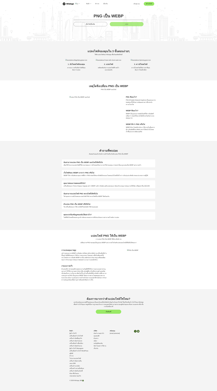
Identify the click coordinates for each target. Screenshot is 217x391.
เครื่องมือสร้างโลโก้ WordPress (79, 351)
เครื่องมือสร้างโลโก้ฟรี (76, 336)
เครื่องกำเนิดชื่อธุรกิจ (76, 338)
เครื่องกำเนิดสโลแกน (76, 346)
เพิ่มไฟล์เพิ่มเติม (90, 24)
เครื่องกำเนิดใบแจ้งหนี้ (76, 371)
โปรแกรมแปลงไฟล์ (75, 358)
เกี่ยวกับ (105, 3)
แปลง (126, 24)
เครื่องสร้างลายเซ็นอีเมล (77, 368)
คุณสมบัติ (96, 336)
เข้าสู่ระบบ (137, 3)
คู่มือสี (71, 353)
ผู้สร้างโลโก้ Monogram (76, 348)
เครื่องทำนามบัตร (75, 366)
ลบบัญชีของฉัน (98, 343)
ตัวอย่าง (96, 338)
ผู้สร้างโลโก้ (73, 333)
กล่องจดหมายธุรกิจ (75, 376)
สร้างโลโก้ (149, 3)
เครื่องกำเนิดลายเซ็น (76, 361)
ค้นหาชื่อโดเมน (74, 373)
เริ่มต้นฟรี (108, 311)
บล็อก (95, 341)
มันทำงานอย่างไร (99, 333)
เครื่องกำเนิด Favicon (76, 341)
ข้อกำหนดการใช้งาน (100, 346)
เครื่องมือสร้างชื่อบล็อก (76, 343)
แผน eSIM (73, 363)
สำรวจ (97, 3)
